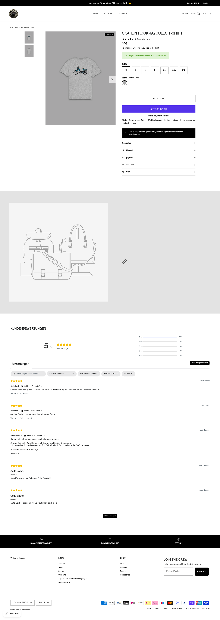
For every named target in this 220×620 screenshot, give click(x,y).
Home (11, 27)
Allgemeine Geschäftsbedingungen (72, 579)
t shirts (122, 564)
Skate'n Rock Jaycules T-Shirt (24, 27)
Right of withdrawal (192, 608)
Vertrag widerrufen (17, 558)
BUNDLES (108, 14)
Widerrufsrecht (64, 582)
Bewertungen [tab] (21, 364)
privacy (157, 608)
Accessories (125, 575)
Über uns (62, 575)
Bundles (123, 571)
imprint (149, 608)
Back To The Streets (23, 609)
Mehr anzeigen (110, 516)
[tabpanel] (110, 446)
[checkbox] (128, 373)
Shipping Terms (177, 608)
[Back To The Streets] (13, 13)
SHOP (95, 14)
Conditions (206, 608)
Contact (165, 608)
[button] (160, 337)
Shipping (136, 48)
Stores (61, 571)
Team (60, 567)
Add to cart (159, 99)
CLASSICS (122, 14)
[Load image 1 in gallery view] (80, 78)
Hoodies (123, 567)
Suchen (61, 564)
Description (126, 143)
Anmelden (201, 571)
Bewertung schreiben (199, 363)
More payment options (158, 116)
